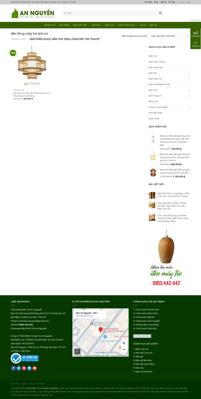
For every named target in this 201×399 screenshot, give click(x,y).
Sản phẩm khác (126, 25)
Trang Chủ (50, 25)
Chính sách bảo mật (146, 328)
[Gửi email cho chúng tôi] (183, 2)
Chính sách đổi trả (145, 317)
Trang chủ (18, 39)
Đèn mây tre (142, 349)
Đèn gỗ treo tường (145, 364)
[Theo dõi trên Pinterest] (189, 2)
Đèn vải (139, 368)
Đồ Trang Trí (155, 96)
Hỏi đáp (171, 2)
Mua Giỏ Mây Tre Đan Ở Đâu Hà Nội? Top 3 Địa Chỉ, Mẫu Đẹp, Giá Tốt (172, 206)
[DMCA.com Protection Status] (142, 336)
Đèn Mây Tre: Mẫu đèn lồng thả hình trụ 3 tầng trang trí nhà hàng (32, 94)
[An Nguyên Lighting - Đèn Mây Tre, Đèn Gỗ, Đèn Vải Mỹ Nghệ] (34, 13)
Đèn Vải (109, 25)
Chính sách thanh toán (147, 309)
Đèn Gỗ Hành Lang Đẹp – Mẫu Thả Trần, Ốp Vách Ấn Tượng (173, 194)
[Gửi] (160, 13)
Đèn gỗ (139, 356)
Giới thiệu (148, 2)
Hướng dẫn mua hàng (147, 324)
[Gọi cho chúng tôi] (186, 2)
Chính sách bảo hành (147, 313)
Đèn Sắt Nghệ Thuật (159, 84)
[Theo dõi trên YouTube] (34, 368)
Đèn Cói (153, 56)
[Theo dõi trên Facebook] (177, 2)
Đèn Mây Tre (80, 25)
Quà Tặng (154, 118)
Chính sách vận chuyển (148, 321)
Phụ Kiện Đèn (156, 113)
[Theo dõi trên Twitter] (18, 368)
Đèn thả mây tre (144, 353)
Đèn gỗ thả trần (144, 360)
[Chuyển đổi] (189, 73)
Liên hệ (163, 2)
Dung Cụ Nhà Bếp (158, 107)
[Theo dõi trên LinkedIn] (29, 368)
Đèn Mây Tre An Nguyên (34, 328)
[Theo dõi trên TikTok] (180, 2)
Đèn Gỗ (96, 25)
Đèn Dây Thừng (157, 62)
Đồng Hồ (153, 101)
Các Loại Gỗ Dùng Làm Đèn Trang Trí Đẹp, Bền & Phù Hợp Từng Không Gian (172, 218)
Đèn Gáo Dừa (156, 67)
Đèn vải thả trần (144, 371)
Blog (156, 2)
